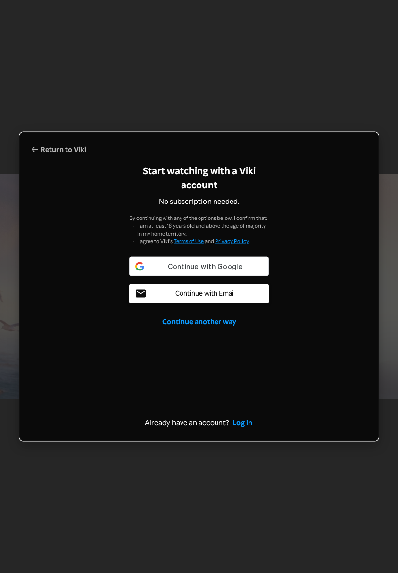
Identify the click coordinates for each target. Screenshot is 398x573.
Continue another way (199, 321)
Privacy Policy (232, 240)
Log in (242, 422)
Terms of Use (189, 240)
